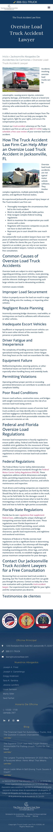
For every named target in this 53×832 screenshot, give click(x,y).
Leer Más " (8, 738)
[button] (49, 7)
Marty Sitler (8, 694)
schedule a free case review (14, 131)
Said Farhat (8, 698)
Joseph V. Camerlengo (14, 672)
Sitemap (35, 816)
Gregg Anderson (11, 676)
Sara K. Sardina (10, 681)
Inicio (5, 56)
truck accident (19, 126)
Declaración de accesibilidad (15, 814)
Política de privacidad (23, 816)
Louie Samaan (10, 689)
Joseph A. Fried (10, 667)
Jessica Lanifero (11, 685)
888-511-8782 (36, 129)
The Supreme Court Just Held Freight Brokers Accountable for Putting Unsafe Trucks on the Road (27, 746)
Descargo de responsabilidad (36, 814)
